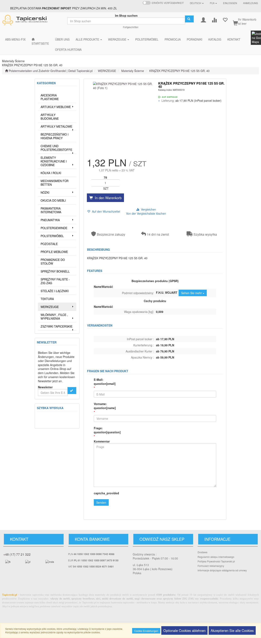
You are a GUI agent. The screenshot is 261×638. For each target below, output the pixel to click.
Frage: (107, 430)
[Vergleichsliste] (214, 19)
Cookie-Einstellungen (146, 630)
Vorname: (105, 406)
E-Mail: (105, 382)
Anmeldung (250, 3)
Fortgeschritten (130, 27)
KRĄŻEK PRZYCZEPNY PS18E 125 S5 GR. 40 (179, 71)
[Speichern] (71, 390)
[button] (197, 3)
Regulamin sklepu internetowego (216, 557)
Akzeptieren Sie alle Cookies (232, 630)
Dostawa (202, 552)
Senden (101, 502)
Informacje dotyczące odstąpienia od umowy (222, 570)
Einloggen (230, 3)
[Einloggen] (203, 19)
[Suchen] (189, 18)
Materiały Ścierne (132, 71)
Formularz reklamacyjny (211, 565)
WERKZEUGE (107, 71)
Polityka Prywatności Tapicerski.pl (216, 561)
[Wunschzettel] (225, 19)
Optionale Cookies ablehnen (184, 630)
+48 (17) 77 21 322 (17, 554)
